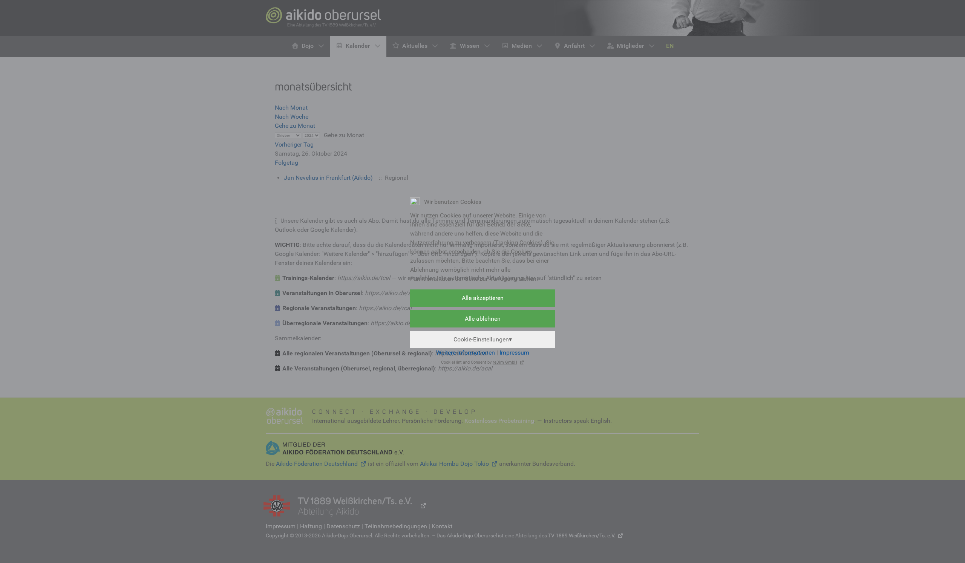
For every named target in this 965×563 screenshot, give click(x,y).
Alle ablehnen (483, 318)
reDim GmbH (505, 362)
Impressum (514, 352)
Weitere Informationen (465, 352)
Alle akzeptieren (483, 297)
